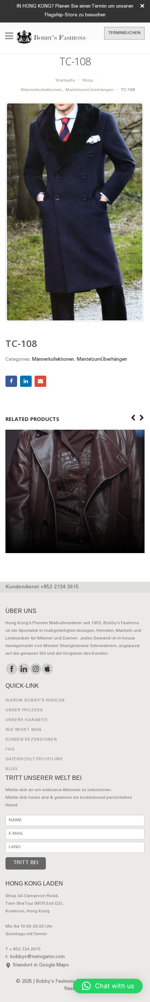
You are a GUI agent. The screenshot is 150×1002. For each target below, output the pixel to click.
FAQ (10, 750)
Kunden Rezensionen (31, 740)
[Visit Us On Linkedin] (23, 669)
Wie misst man (23, 730)
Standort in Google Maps (41, 965)
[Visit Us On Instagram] (35, 669)
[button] (108, 986)
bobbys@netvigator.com (37, 957)
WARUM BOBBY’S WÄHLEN (35, 701)
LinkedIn (26, 381)
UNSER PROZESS (24, 710)
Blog (11, 769)
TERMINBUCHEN (124, 33)
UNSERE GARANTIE (26, 720)
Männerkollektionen (53, 359)
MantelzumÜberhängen (102, 359)
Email (40, 381)
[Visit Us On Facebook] (11, 669)
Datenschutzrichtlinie (34, 759)
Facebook (11, 381)
